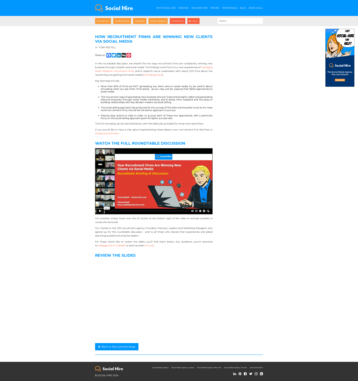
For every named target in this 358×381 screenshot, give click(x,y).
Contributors (177, 21)
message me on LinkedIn (112, 245)
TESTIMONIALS (229, 8)
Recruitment (103, 21)
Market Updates (158, 21)
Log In (194, 21)
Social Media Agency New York (209, 367)
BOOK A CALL (256, 8)
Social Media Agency (160, 367)
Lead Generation (256, 367)
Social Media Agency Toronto (235, 367)
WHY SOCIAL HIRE (166, 8)
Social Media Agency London (182, 367)
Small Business (122, 21)
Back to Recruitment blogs (117, 346)
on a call (149, 245)
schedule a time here (107, 133)
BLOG (243, 8)
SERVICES (183, 8)
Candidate (140, 21)
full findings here (152, 75)
